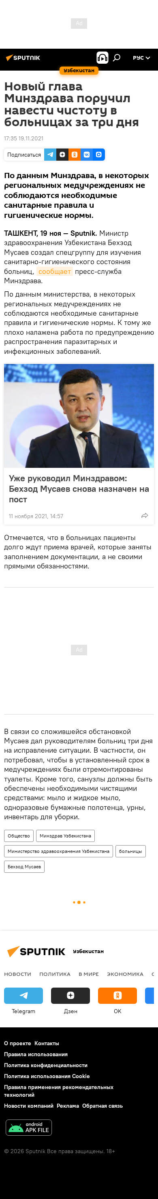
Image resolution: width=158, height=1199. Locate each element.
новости (17, 973)
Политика (54, 973)
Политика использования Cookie (47, 1076)
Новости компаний (28, 1105)
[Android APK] (28, 1128)
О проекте (17, 1043)
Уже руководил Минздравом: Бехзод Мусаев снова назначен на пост (79, 488)
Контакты (46, 1043)
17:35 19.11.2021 (23, 138)
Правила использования (36, 1054)
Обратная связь (102, 1105)
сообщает (54, 271)
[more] (145, 515)
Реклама (68, 1105)
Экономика (125, 973)
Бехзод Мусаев (24, 866)
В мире (89, 973)
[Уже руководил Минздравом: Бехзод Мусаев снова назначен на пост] (79, 416)
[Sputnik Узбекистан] (24, 61)
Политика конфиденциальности (46, 1065)
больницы (130, 851)
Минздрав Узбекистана (65, 836)
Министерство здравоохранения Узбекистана (58, 851)
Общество (19, 836)
